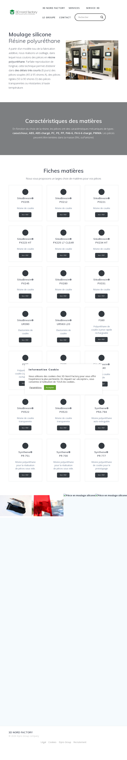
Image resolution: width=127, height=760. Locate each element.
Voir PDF (25, 215)
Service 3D (93, 7)
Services (74, 7)
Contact (65, 17)
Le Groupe (48, 17)
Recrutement (79, 742)
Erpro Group (65, 742)
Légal (43, 742)
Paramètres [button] (35, 387)
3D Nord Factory (53, 7)
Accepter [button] (50, 387)
